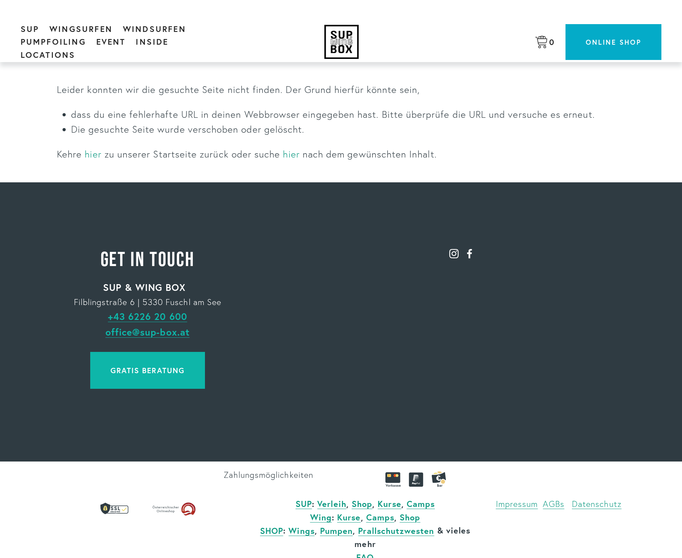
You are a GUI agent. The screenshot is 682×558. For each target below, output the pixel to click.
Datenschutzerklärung (512, 383)
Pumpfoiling (53, 41)
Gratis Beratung (147, 370)
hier (93, 154)
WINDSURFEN (154, 28)
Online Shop (613, 42)
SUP (30, 28)
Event (111, 41)
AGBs (553, 504)
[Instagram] (454, 254)
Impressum (517, 504)
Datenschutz (597, 504)
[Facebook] (470, 254)
